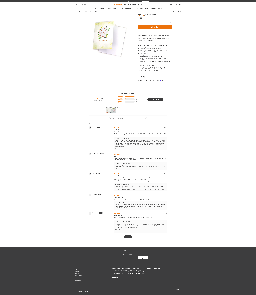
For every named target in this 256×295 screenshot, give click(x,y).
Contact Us (77, 271)
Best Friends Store (84, 291)
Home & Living (112, 8)
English (170, 4)
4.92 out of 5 (104, 98)
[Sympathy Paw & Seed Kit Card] (109, 38)
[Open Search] (76, 4)
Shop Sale (135, 8)
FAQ (76, 269)
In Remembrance (82, 11)
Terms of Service (79, 280)
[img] (117, 127)
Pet (120, 8)
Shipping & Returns (151, 32)
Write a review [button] (155, 99)
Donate (160, 8)
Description (141, 32)
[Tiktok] (157, 268)
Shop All (153, 8)
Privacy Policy (78, 278)
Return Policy (78, 273)
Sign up (143, 258)
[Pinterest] (159, 268)
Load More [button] (128, 237)
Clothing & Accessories (99, 8)
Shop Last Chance (144, 8)
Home (76, 11)
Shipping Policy (78, 275)
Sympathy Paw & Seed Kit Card (92, 11)
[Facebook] (150, 268)
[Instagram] (152, 268)
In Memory (128, 8)
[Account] (176, 4)
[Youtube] (155, 268)
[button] (141, 16)
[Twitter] (148, 268)
